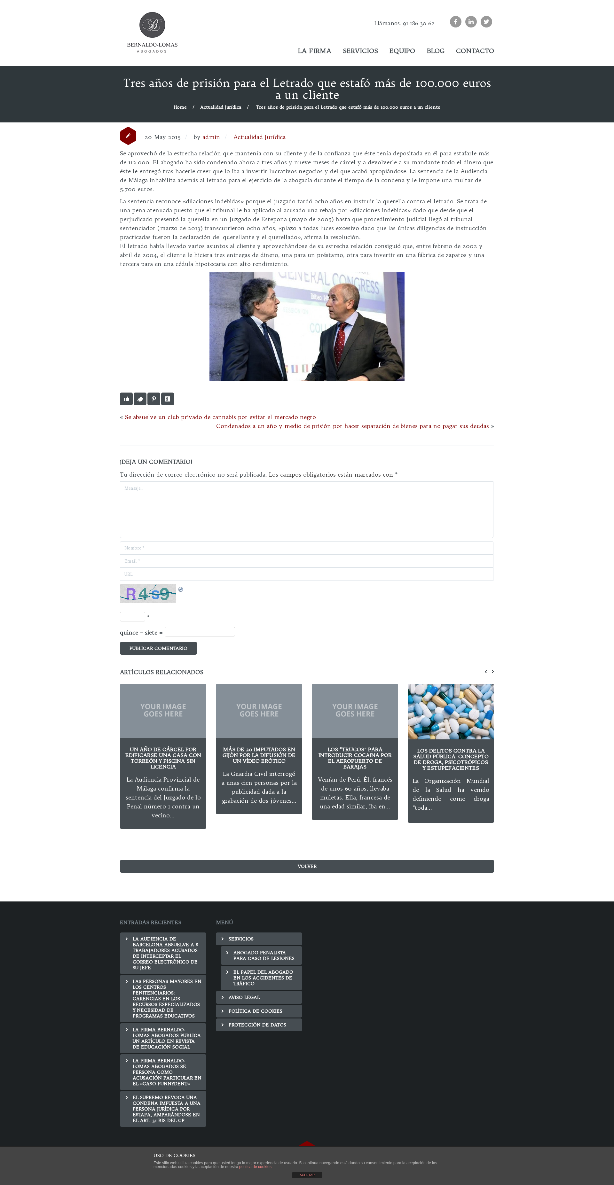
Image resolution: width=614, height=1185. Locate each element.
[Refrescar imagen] (181, 588)
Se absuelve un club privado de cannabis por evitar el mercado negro (220, 417)
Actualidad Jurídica (220, 107)
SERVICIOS (360, 51)
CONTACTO (475, 51)
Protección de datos (257, 1025)
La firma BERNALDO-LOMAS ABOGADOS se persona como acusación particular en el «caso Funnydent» (167, 1072)
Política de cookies (255, 1011)
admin (211, 137)
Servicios (241, 939)
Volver (307, 866)
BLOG (436, 51)
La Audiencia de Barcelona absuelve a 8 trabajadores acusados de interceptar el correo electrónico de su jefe (165, 953)
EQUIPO (402, 51)
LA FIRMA (314, 51)
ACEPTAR (307, 1175)
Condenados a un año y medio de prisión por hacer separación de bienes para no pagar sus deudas (352, 426)
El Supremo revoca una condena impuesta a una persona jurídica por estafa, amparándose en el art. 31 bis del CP (167, 1109)
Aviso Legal (244, 997)
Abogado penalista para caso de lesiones (264, 955)
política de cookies (255, 1167)
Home (180, 107)
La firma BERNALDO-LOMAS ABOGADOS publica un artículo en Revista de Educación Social (167, 1038)
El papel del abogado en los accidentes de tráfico (360, 68)
